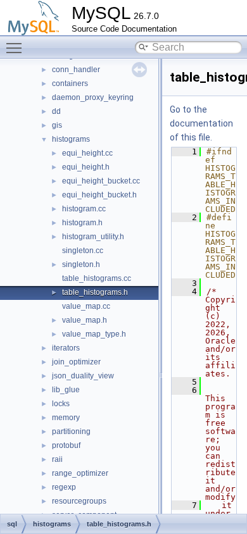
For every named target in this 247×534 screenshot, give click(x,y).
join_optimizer (76, 361)
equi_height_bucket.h (99, 194)
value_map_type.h (94, 334)
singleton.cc (82, 250)
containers (70, 83)
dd (56, 111)
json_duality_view (83, 375)
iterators (66, 348)
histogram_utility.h (93, 236)
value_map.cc (86, 306)
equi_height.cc (87, 153)
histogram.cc (84, 208)
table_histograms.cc (96, 278)
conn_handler (76, 69)
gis (57, 125)
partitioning (71, 431)
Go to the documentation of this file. (201, 123)
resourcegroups (79, 501)
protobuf (66, 445)
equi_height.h (86, 167)
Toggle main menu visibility (16, 47)
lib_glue (66, 389)
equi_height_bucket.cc (101, 181)
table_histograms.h (95, 292)
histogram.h (82, 222)
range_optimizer (80, 473)
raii (57, 459)
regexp (64, 487)
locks (61, 403)
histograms (71, 139)
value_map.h (84, 320)
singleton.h (81, 264)
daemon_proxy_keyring (93, 97)
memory (66, 417)
